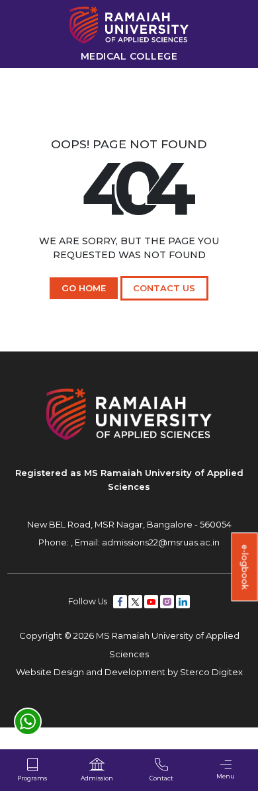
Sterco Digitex (211, 672)
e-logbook (245, 567)
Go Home (84, 288)
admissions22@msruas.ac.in (161, 542)
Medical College (129, 56)
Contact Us (164, 288)
